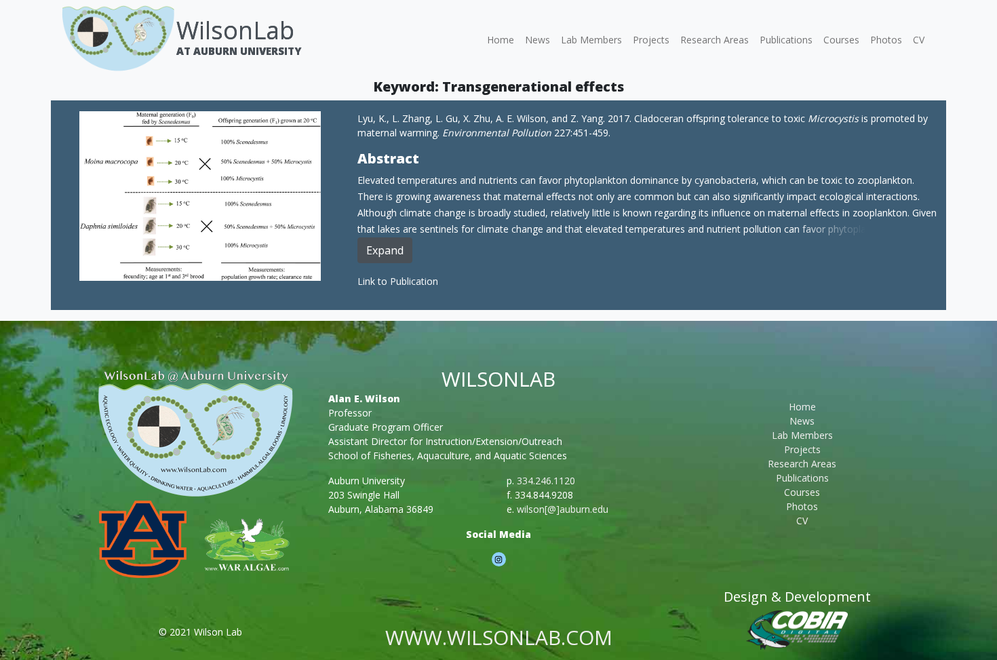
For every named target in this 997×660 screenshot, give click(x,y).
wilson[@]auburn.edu (562, 509)
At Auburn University (238, 51)
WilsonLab (235, 30)
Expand (385, 250)
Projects (651, 39)
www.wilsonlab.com (498, 637)
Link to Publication (397, 281)
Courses (841, 39)
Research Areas (714, 39)
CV (918, 39)
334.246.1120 (546, 480)
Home (500, 39)
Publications (786, 39)
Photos (886, 39)
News (537, 39)
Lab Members (591, 39)
